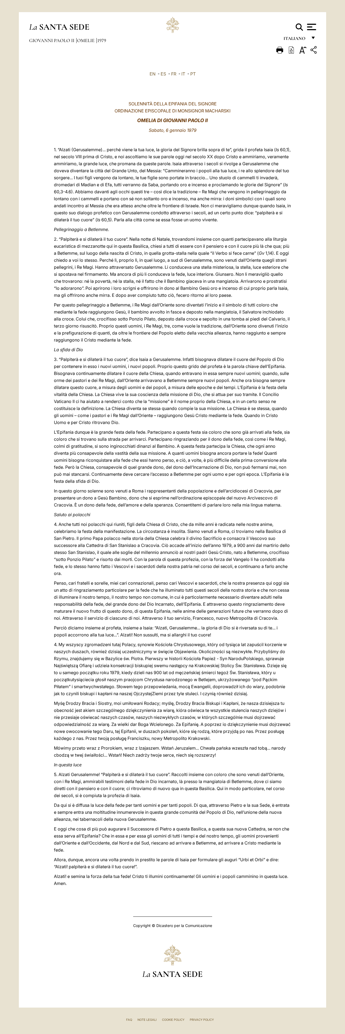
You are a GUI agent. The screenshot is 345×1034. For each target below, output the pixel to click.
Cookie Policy (173, 1020)
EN (153, 74)
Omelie (86, 40)
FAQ (129, 1020)
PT (193, 74)
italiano (295, 40)
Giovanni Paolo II (52, 40)
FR (173, 74)
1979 (101, 40)
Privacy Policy (202, 1020)
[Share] (314, 51)
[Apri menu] (311, 27)
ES (163, 74)
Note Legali (147, 1020)
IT (183, 74)
